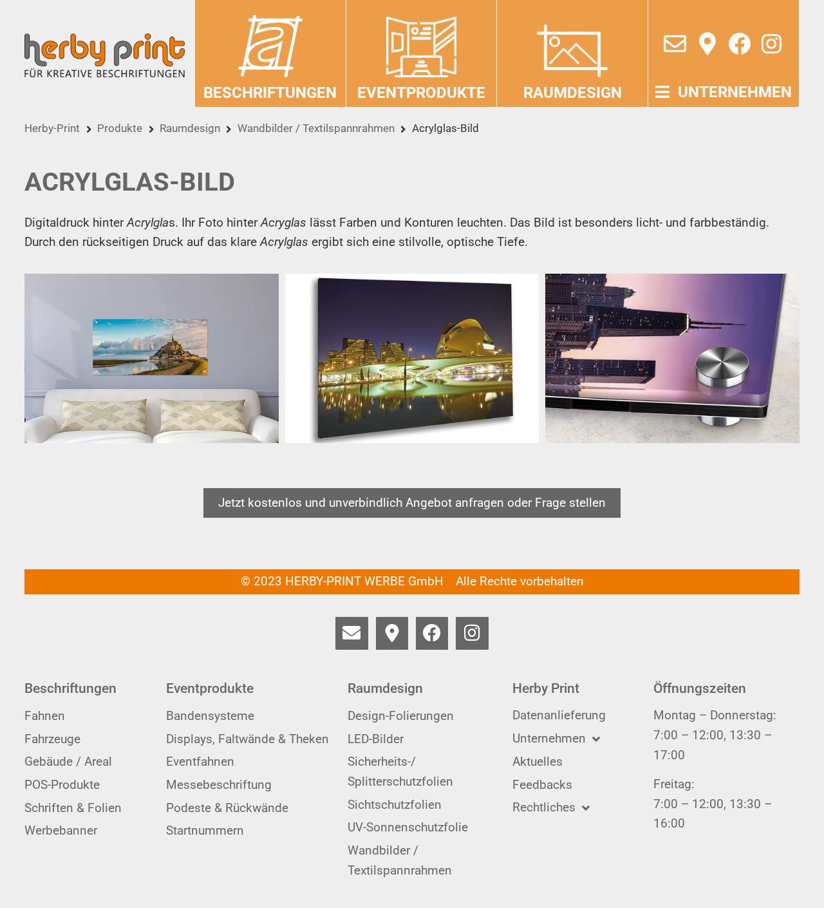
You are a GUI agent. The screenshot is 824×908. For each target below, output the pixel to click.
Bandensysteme (210, 715)
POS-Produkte (62, 784)
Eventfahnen (200, 761)
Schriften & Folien (73, 807)
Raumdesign (190, 128)
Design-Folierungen (401, 715)
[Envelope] (675, 43)
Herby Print (545, 688)
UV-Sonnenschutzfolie (408, 827)
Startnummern (205, 830)
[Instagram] (771, 43)
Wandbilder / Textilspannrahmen (316, 128)
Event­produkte (421, 93)
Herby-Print (52, 128)
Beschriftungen (70, 688)
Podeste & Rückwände (227, 807)
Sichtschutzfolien (395, 804)
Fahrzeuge (52, 739)
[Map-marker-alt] (707, 43)
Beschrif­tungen (270, 93)
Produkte (119, 128)
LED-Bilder (376, 739)
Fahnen (44, 715)
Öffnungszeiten (699, 688)
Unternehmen (735, 92)
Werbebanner (60, 830)
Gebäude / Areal (68, 761)
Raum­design (572, 93)
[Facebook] (739, 43)
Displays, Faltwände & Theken (247, 739)
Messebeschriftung (219, 784)
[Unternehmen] (662, 92)
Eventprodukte (210, 688)
